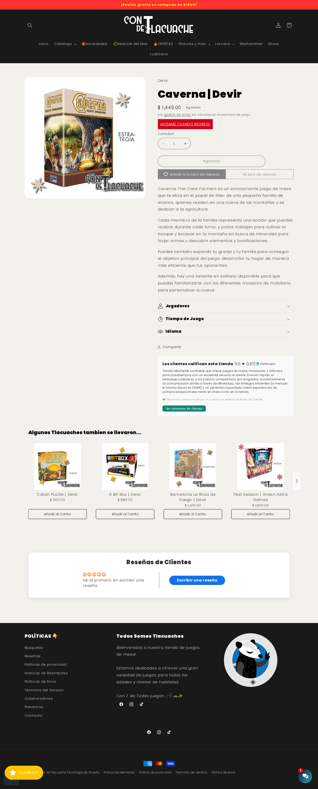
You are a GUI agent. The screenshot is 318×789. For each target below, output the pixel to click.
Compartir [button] (172, 347)
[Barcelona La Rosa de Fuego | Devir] (193, 466)
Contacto (34, 715)
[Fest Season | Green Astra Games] (261, 466)
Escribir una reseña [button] (197, 580)
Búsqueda (34, 647)
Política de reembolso (119, 772)
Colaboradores (39, 698)
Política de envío (223, 772)
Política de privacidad (155, 772)
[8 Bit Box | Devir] (125, 466)
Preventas (34, 707)
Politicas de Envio (40, 681)
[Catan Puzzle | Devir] (58, 466)
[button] (30, 25)
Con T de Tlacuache (51, 772)
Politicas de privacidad (46, 664)
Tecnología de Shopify (83, 772)
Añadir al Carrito (57, 514)
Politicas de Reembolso (46, 673)
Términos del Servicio (44, 690)
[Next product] (296, 481)
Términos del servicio (191, 772)
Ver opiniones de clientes (184, 408)
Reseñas (33, 656)
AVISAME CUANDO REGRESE (185, 124)
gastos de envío (177, 115)
